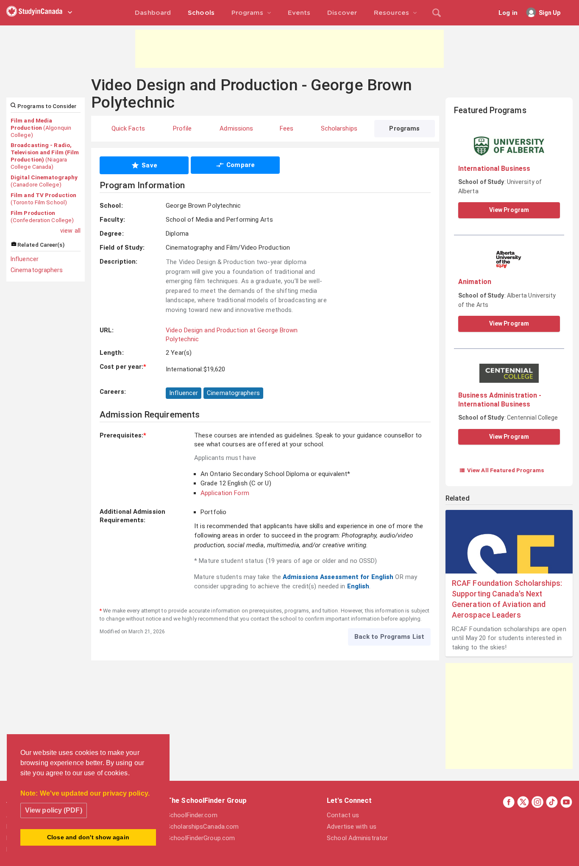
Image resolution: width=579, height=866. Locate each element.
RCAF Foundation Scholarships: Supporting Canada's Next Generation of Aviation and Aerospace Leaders (507, 599)
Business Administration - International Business (500, 399)
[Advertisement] (289, 49)
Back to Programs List (389, 636)
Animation (474, 282)
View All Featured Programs (501, 470)
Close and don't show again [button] (88, 837)
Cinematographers (37, 270)
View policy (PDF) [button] (53, 810)
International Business (494, 168)
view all (70, 230)
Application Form (224, 493)
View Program (509, 209)
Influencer (25, 259)
